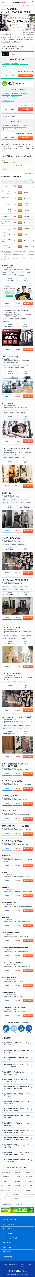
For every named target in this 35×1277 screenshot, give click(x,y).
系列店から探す (7, 1247)
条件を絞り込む (18, 165)
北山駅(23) (17, 1181)
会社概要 (5, 1264)
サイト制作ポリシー (13, 1264)
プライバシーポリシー (12, 1266)
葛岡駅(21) (5, 1194)
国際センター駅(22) (6, 1185)
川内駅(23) (6, 1181)
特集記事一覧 (6, 1251)
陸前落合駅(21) (17, 1194)
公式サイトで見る (9, 75)
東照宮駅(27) (29, 1172)
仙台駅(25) (17, 1176)
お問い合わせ (23, 1264)
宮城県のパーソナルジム (15, 6)
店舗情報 (7, 303)
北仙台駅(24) (29, 1176)
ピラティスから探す (8, 1233)
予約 (20, 186)
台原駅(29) (17, 1172)
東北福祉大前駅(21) (6, 1190)
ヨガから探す (6, 1228)
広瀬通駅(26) (6, 1176)
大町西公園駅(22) (29, 1181)
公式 (15, 186)
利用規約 (30, 1264)
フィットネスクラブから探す (10, 1238)
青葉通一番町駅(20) (29, 1194)
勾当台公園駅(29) (6, 1172)
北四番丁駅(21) (29, 1185)
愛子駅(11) (17, 1199)
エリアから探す (7, 1242)
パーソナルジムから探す (9, 1219)
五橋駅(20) (6, 1199)
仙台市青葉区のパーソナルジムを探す (13, 1204)
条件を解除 (4, 169)
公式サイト (17, 303)
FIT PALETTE (4, 6)
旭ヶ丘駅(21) (29, 1190)
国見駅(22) (17, 1185)
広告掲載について (23, 1266)
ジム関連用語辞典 (7, 1256)
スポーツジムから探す (9, 1224)
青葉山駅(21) (17, 1190)
